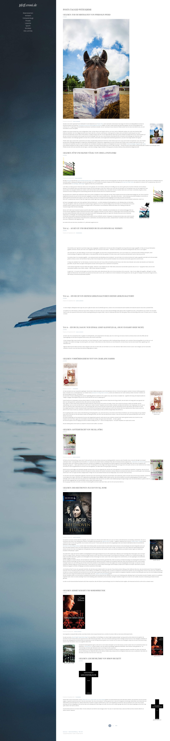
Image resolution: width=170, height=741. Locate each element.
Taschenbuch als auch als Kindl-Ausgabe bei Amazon (90, 125)
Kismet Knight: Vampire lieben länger (80, 637)
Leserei (65, 155)
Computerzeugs (28, 18)
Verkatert (28, 15)
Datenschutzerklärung (73, 731)
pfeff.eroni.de (28, 5)
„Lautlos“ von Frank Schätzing (101, 573)
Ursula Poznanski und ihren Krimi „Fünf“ (85, 180)
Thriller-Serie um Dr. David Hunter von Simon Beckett (93, 699)
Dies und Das (28, 31)
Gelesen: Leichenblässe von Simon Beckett (100, 658)
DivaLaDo (69, 180)
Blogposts (138, 144)
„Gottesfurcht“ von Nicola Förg (138, 461)
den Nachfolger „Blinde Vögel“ (78, 183)
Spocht (28, 26)
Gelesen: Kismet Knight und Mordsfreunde (84, 590)
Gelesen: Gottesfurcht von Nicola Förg (83, 429)
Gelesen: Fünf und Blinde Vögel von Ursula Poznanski (89, 153)
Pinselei (28, 21)
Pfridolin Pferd (100, 123)
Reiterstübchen (28, 13)
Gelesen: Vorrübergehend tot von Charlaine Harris (89, 358)
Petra (88, 461)
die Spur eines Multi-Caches (128, 182)
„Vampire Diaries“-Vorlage (136, 541)
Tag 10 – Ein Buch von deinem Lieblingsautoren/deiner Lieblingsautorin (98, 296)
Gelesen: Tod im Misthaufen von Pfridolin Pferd (87, 14)
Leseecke (28, 23)
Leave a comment (76, 121)
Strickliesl (28, 28)
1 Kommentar (75, 388)
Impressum (65, 731)
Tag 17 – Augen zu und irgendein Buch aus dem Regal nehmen (92, 228)
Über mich (81, 731)
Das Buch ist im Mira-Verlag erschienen (71, 546)
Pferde (65, 17)
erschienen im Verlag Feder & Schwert (100, 392)
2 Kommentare (79, 233)
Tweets (144, 144)
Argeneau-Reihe (105, 541)
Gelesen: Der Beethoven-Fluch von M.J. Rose (85, 487)
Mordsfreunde (88, 646)
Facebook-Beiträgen (131, 144)
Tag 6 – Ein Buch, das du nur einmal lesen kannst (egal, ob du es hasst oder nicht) (103, 327)
